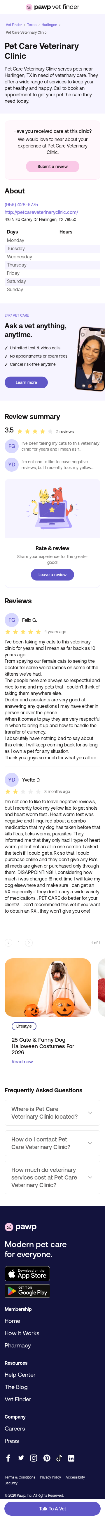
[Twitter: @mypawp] (21, 1458)
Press (12, 1440)
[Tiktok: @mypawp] (59, 1458)
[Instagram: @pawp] (33, 1458)
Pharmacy (18, 1345)
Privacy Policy (50, 1477)
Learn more (26, 382)
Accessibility (75, 1477)
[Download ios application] (52, 1274)
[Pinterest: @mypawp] (46, 1458)
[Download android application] (52, 1291)
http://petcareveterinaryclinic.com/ (41, 212)
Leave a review (52, 574)
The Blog (16, 1386)
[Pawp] (20, 1227)
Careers (15, 1428)
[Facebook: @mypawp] (8, 1458)
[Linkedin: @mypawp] (71, 1458)
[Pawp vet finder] (52, 7)
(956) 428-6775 (21, 204)
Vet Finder (14, 25)
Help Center (20, 1374)
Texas (31, 25)
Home (12, 1320)
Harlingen (49, 25)
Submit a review (53, 166)
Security (11, 1483)
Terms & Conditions (20, 1477)
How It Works (22, 1333)
